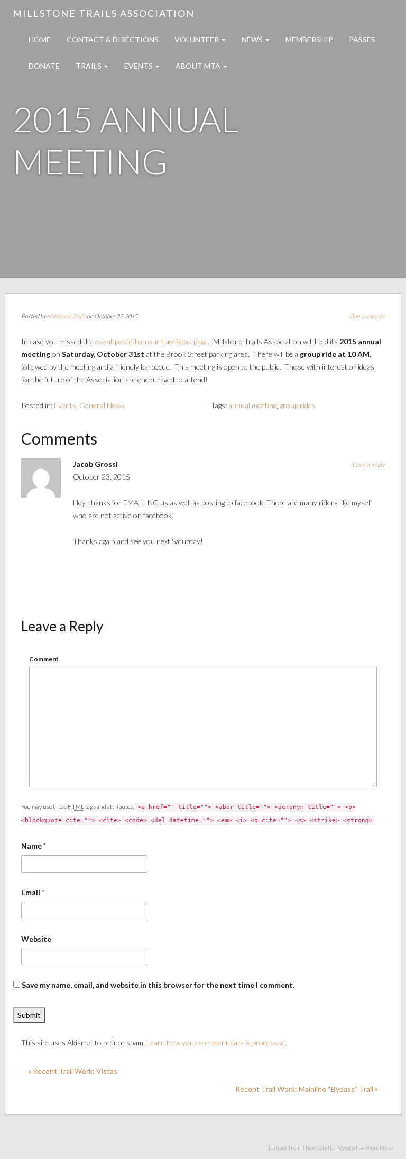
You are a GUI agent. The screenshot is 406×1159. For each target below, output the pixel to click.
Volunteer (197, 39)
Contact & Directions (113, 39)
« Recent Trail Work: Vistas (72, 1070)
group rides (298, 405)
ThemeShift (317, 1147)
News (253, 39)
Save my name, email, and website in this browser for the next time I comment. (158, 984)
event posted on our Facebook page (151, 341)
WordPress (379, 1147)
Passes (362, 39)
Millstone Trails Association (104, 13)
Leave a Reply (369, 464)
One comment (367, 315)
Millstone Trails (66, 315)
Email (30, 892)
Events (139, 65)
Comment (44, 659)
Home (40, 39)
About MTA (199, 65)
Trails (89, 65)
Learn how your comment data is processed (215, 1042)
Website (36, 938)
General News (102, 405)
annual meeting (252, 405)
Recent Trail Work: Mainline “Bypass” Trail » (306, 1088)
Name (31, 845)
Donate (44, 65)
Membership (309, 39)
